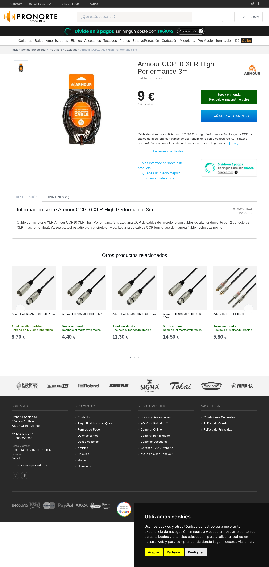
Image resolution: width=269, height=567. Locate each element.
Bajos (39, 40)
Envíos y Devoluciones (156, 417)
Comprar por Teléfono (155, 435)
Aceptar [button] (153, 552)
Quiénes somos (88, 435)
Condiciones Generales (219, 417)
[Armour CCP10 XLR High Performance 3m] (21, 68)
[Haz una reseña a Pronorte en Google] (124, 509)
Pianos (124, 40)
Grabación (169, 40)
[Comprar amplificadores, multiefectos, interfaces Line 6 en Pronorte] (27, 386)
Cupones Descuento (154, 441)
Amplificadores (57, 40)
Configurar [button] (196, 552)
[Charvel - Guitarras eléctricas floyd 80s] (242, 386)
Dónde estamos (88, 441)
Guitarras (25, 40)
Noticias (83, 447)
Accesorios (92, 40)
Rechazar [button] (173, 552)
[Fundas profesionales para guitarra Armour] (252, 69)
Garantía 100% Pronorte (157, 447)
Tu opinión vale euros (157, 178)
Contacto (15, 3)
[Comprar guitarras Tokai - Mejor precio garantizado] (150, 386)
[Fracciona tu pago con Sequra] (229, 167)
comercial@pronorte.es (31, 465)
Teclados (110, 40)
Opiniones (84, 466)
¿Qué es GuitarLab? (154, 423)
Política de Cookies (216, 423)
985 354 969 (69, 3)
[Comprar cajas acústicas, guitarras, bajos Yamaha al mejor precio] (211, 386)
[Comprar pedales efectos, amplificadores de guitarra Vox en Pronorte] (180, 386)
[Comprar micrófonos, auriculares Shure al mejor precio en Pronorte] (88, 386)
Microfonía (187, 40)
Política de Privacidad (218, 429)
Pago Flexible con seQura (95, 423)
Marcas (82, 460)
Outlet (246, 40)
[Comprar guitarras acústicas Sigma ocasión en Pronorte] (119, 386)
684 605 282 (41, 3)
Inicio (15, 49)
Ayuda (93, 3)
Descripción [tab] (27, 197)
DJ (237, 40)
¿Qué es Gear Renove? (157, 454)
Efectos (76, 40)
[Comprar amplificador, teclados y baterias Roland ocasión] (57, 386)
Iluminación (224, 40)
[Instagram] (252, 3)
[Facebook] (258, 3)
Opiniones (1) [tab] (58, 197)
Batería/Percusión (145, 40)
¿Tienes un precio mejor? (160, 173)
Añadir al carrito (230, 116)
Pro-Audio (205, 40)
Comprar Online (151, 429)
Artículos (83, 454)
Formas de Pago (89, 429)
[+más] (233, 143)
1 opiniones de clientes (168, 151)
